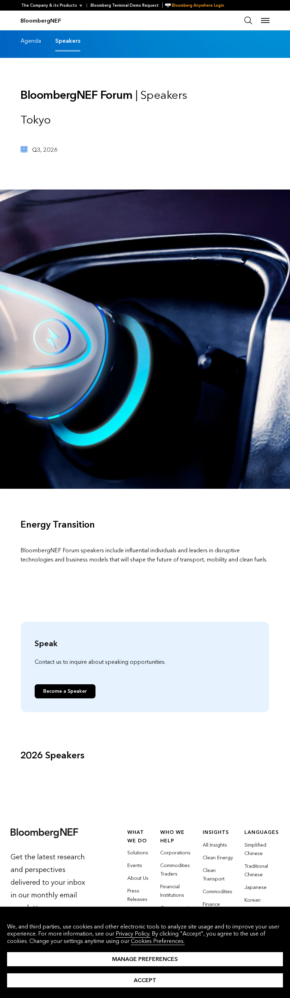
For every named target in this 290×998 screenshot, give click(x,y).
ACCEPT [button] (145, 980)
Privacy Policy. (133, 933)
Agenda (31, 40)
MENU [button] (265, 20)
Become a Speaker (65, 691)
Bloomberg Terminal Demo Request (125, 5)
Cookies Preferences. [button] (158, 941)
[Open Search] (248, 20)
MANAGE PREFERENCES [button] (145, 959)
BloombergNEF (41, 20)
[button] (54, 5)
